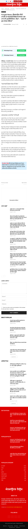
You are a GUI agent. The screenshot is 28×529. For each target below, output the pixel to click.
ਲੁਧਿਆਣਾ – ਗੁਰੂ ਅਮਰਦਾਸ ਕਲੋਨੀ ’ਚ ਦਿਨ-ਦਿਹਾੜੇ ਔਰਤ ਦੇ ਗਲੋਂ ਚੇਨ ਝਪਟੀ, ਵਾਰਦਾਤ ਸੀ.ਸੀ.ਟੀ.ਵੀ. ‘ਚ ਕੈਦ (17, 336)
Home (2, 8)
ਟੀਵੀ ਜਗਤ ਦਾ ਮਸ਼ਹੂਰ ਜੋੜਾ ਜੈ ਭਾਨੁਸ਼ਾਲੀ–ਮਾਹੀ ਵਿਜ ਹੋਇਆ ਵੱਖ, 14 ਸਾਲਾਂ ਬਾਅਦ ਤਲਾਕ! (17, 382)
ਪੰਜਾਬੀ (21, 1)
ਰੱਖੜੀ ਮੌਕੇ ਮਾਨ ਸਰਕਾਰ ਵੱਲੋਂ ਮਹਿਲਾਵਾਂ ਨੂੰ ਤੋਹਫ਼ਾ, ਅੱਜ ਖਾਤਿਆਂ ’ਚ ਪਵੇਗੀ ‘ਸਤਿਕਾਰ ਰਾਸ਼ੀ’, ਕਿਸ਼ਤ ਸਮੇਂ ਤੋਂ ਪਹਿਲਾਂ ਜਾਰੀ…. (18, 422)
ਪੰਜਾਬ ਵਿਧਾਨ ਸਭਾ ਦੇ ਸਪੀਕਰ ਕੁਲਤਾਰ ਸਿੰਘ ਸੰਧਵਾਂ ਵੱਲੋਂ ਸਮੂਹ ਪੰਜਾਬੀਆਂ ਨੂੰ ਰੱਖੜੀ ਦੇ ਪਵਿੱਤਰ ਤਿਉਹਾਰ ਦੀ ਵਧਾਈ (18, 248)
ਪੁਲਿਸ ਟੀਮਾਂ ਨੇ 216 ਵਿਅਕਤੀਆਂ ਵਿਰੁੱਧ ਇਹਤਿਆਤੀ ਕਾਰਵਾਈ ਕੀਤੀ (17, 209)
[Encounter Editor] (2, 24)
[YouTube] (10, 1)
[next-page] (4, 276)
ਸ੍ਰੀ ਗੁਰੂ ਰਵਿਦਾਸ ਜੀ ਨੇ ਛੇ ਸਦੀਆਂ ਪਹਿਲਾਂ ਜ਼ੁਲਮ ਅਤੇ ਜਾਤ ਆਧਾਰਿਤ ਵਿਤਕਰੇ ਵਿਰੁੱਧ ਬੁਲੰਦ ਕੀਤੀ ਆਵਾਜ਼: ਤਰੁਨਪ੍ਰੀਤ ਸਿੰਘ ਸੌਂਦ (17, 233)
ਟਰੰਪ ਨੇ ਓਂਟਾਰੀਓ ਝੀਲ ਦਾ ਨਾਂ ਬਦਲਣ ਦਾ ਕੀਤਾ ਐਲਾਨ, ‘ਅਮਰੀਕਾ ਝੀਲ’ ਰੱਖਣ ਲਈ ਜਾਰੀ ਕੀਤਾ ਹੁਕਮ (18, 415)
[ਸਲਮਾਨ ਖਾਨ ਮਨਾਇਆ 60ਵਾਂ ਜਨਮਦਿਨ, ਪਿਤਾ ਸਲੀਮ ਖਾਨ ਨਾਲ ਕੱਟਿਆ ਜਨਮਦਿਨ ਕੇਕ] (5, 398)
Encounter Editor (7, 24)
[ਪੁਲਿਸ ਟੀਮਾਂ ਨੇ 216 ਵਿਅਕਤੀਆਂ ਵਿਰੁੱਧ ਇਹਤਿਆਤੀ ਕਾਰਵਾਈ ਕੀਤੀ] (5, 211)
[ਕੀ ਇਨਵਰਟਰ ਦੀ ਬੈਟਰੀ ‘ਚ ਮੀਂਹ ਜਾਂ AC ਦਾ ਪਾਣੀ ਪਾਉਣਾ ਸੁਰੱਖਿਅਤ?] (5, 366)
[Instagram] (8, 1)
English (15, 1)
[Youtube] (19, 516)
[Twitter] (12, 1)
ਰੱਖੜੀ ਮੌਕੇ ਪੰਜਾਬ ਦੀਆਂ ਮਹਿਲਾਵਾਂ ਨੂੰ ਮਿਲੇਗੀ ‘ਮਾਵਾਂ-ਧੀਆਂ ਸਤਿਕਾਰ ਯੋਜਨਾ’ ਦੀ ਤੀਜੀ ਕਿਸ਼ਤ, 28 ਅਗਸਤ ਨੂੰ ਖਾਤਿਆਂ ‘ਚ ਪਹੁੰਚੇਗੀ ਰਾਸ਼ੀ (18, 263)
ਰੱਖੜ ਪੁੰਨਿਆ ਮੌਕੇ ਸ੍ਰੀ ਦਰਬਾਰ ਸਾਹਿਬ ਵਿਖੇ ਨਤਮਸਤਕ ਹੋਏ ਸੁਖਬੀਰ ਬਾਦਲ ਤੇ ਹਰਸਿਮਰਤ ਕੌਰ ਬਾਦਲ (17, 329)
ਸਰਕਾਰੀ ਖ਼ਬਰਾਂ (7, 8)
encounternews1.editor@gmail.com (14, 507)
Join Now (22, 50)
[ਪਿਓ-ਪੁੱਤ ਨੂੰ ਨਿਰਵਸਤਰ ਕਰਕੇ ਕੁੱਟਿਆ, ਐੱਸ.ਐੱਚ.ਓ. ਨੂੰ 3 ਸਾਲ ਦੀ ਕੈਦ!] (5, 448)
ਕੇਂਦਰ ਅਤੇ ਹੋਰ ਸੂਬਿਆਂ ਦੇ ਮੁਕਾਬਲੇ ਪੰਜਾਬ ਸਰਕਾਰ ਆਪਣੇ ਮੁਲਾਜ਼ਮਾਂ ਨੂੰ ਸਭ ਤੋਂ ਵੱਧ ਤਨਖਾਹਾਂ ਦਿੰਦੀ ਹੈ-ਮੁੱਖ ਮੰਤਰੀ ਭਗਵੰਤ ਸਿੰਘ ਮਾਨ (18, 217)
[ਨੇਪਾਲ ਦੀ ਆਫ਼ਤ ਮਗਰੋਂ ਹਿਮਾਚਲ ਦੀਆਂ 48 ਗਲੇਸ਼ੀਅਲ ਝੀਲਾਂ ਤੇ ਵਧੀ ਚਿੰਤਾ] (5, 322)
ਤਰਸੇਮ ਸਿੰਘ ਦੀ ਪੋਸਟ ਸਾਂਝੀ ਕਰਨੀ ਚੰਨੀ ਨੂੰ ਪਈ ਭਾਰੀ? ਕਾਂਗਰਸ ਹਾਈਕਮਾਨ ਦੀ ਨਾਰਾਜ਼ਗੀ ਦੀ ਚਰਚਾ (18, 351)
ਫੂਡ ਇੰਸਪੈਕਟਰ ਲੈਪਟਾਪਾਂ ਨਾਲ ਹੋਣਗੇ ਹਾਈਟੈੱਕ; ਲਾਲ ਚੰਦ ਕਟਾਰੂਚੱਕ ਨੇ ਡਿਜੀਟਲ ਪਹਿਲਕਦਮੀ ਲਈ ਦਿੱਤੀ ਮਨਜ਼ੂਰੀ (18, 271)
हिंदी (18, 1)
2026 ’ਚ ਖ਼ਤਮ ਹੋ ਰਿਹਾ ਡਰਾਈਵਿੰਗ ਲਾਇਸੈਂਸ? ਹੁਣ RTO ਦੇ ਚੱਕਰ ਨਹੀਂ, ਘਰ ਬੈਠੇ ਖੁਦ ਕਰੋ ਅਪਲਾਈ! (18, 390)
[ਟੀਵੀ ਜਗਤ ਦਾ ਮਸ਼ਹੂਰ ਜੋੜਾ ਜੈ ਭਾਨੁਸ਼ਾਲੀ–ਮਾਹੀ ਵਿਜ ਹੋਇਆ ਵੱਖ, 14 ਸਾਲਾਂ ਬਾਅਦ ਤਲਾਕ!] (5, 382)
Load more (13, 356)
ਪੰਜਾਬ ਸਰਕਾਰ (12, 8)
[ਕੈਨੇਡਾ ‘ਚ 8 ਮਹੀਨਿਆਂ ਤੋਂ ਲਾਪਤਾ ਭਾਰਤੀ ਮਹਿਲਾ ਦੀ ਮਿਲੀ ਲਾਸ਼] (5, 344)
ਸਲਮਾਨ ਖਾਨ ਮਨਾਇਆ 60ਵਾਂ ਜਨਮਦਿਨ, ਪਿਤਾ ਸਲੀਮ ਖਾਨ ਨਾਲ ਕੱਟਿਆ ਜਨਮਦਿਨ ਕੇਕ (18, 398)
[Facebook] (6, 1)
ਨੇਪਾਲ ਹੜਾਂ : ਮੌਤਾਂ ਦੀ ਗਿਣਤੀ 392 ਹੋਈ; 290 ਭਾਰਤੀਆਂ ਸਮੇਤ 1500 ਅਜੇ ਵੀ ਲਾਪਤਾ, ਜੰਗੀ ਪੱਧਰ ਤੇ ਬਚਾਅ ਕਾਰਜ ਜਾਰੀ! (17, 429)
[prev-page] (2, 276)
